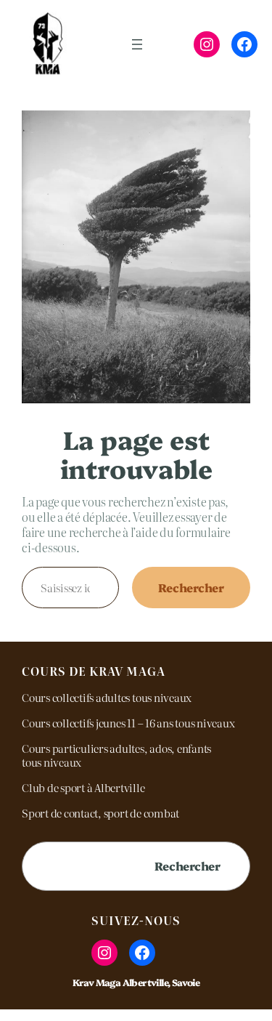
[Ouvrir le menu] (137, 44)
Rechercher (191, 587)
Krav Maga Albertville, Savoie (136, 982)
